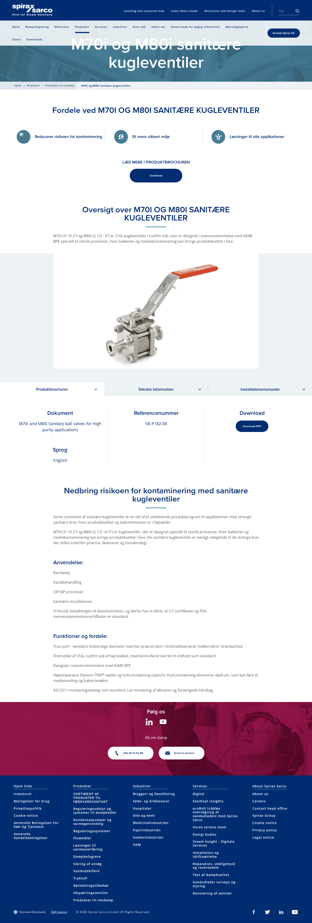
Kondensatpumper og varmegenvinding (92, 822)
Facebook (253, 912)
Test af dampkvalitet (211, 875)
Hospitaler (142, 808)
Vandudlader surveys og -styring (215, 884)
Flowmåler (82, 838)
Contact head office (269, 808)
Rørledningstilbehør (91, 885)
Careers (259, 801)
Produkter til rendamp (59, 85)
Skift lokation (59, 912)
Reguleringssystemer (91, 831)
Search (297, 11)
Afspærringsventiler (90, 893)
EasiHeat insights (208, 801)
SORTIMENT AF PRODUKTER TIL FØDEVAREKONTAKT (90, 798)
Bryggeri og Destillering (154, 794)
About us (260, 794)
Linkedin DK (281, 912)
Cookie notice (26, 815)
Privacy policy (264, 830)
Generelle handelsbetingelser (31, 836)
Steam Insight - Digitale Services (214, 843)
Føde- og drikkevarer (151, 801)
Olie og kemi (144, 815)
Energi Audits (205, 834)
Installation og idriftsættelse (206, 854)
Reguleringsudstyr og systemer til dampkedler (95, 810)
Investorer (23, 794)
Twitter (267, 912)
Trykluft (80, 878)
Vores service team (209, 827)
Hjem (17, 85)
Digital (198, 794)
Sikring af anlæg (87, 864)
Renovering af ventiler (212, 893)
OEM (137, 844)
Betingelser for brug (32, 801)
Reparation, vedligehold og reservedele (214, 866)
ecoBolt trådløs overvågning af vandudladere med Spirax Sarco (215, 814)
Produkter (33, 85)
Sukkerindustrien (148, 837)
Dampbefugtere (87, 856)
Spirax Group (264, 815)
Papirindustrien (147, 830)
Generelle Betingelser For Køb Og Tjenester (36, 825)
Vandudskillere (86, 871)
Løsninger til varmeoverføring (88, 847)
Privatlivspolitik (28, 808)
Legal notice (263, 837)
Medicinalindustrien (151, 823)
